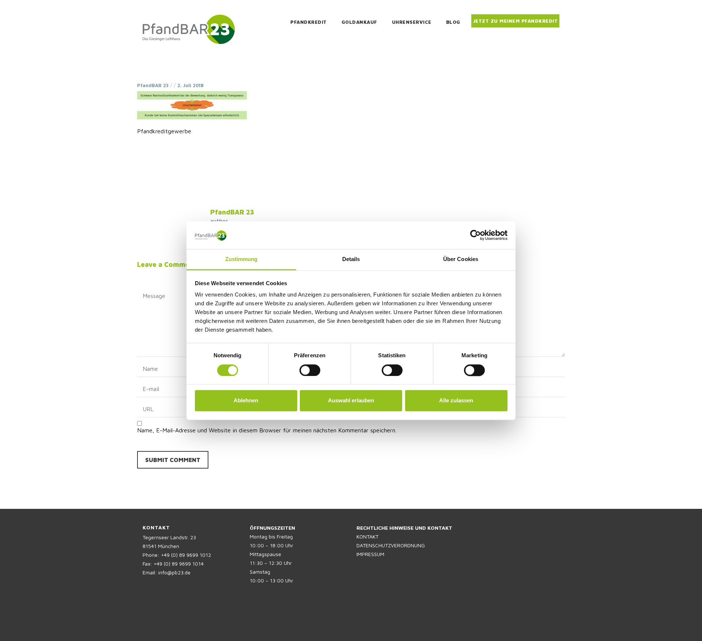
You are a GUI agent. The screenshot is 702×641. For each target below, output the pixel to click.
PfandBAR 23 (153, 85)
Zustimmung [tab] (241, 259)
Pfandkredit (308, 22)
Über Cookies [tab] (460, 259)
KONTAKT (367, 536)
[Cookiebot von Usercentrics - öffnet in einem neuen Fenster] (475, 235)
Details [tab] (351, 259)
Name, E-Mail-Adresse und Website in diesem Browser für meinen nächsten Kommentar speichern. (266, 430)
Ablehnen (246, 401)
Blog (453, 22)
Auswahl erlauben (351, 401)
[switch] (309, 370)
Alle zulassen (456, 401)
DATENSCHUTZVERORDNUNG (390, 545)
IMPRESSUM (370, 554)
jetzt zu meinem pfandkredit (515, 21)
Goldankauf (359, 22)
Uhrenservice (411, 22)
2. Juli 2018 (190, 85)
